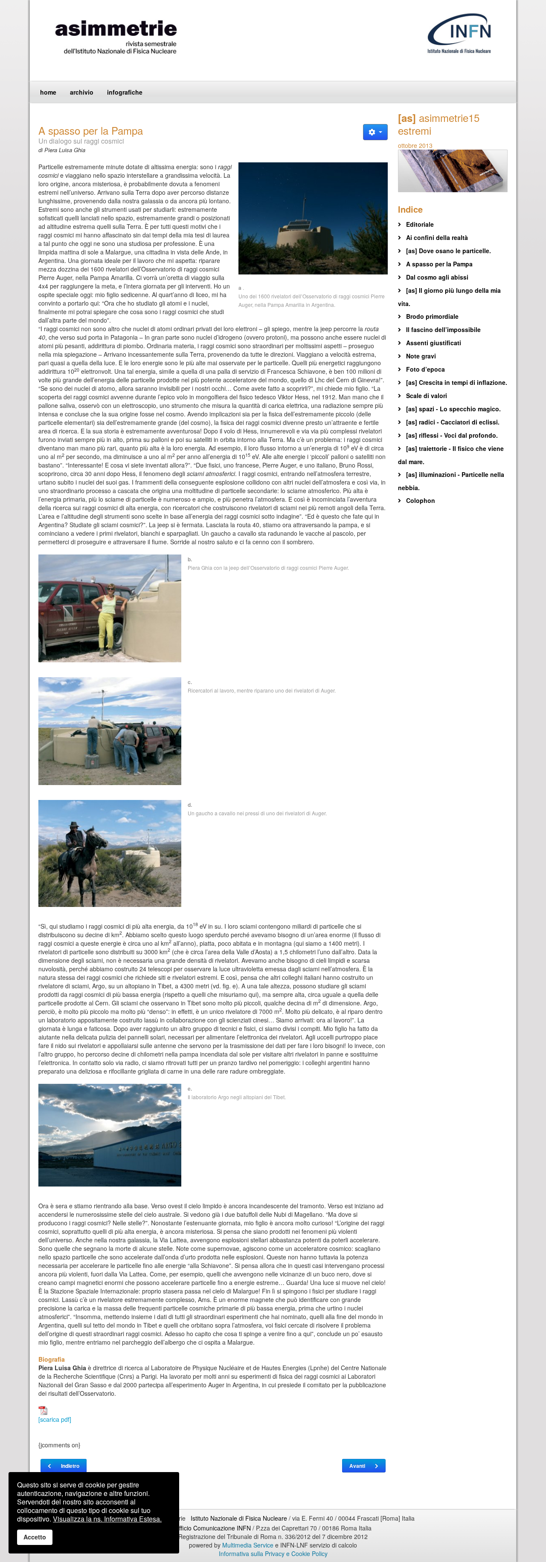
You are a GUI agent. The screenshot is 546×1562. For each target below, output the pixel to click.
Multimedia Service (247, 1545)
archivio (81, 92)
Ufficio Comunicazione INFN (213, 1528)
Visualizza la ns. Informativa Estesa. (107, 1519)
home (48, 92)
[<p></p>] (313, 218)
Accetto (34, 1537)
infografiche (124, 92)
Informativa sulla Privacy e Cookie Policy (273, 1553)
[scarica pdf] (54, 1419)
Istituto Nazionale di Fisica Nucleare (240, 1518)
